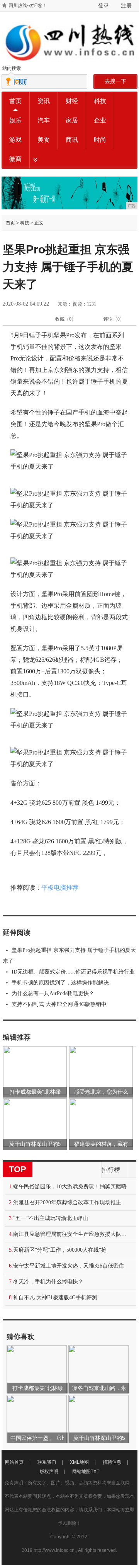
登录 (103, 5)
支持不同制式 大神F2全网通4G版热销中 (59, 1004)
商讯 (72, 139)
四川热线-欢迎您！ (27, 5)
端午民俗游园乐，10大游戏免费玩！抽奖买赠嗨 (70, 1186)
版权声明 (49, 1471)
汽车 (43, 120)
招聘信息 (112, 1462)
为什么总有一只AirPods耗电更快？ (53, 993)
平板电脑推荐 (59, 887)
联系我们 (46, 1462)
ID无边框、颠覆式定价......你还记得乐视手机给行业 (73, 972)
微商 (15, 159)
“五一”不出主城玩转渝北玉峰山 (50, 1218)
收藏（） (65, 319)
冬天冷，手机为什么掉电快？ (48, 1282)
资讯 (43, 101)
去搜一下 (115, 81)
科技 (100, 101)
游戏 (15, 139)
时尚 (100, 139)
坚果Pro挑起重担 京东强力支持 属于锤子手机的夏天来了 (69, 955)
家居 (72, 120)
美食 (43, 139)
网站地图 (81, 1471)
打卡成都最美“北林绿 (35, 1092)
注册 (126, 5)
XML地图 (79, 1462)
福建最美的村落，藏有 (101, 1144)
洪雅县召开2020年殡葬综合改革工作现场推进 (67, 1202)
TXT (95, 1471)
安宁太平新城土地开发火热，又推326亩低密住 (68, 1266)
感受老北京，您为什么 (101, 1092)
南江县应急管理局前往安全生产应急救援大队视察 (72, 1234)
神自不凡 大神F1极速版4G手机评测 (55, 1297)
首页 (15, 101)
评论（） (113, 319)
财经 (72, 101)
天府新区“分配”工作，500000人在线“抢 (60, 1250)
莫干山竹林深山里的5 (35, 1144)
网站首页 (14, 1462)
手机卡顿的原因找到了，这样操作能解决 (60, 983)
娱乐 (15, 120)
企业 (100, 120)
